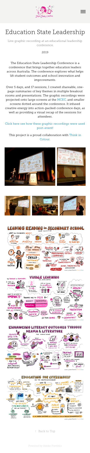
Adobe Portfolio (52, 445)
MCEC (61, 99)
